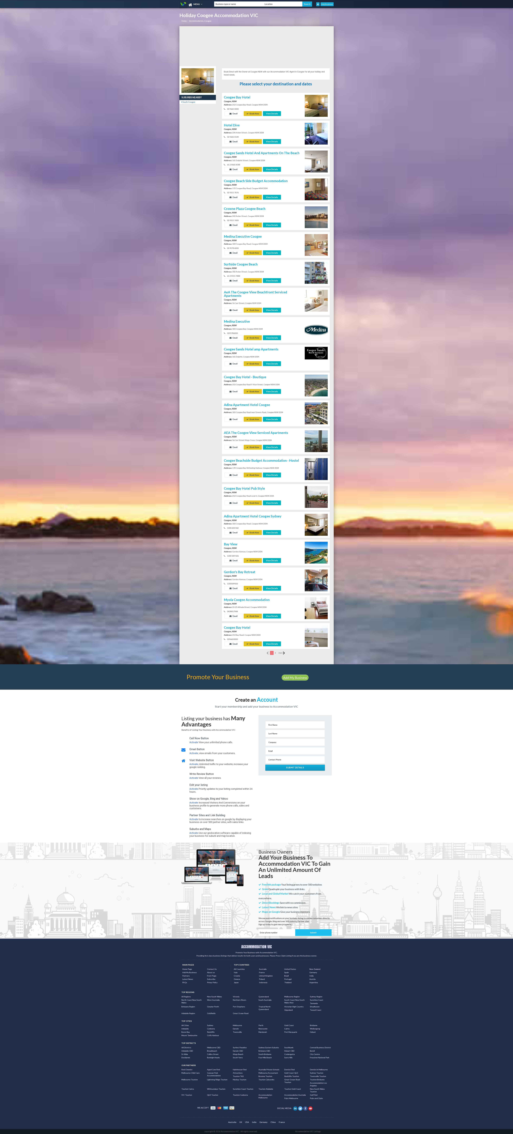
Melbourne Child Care (190, 1073)
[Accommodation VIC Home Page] (318, 4)
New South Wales (214, 996)
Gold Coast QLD (291, 1073)
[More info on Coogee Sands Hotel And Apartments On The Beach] (316, 161)
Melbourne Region (292, 996)
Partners (186, 976)
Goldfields (211, 1013)
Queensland (264, 996)
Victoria (236, 996)
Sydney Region (316, 996)
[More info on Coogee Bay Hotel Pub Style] (316, 496)
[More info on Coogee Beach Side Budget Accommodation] (316, 189)
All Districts (186, 1047)
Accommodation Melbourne (265, 1096)
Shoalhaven (315, 1006)
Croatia (237, 976)
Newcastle (263, 1029)
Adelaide (185, 1029)
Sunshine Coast (316, 1000)
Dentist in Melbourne (319, 1069)
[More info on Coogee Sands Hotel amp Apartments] (316, 357)
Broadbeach (212, 1051)
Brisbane (313, 1025)
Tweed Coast (315, 1010)
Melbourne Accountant (268, 1073)
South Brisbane (265, 1054)
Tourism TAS (238, 1076)
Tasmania (314, 1003)
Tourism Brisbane (317, 1079)
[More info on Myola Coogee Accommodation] (316, 608)
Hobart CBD (289, 1051)
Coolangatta (289, 1054)
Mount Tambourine (189, 1035)
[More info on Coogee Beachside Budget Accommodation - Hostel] (316, 469)
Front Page (211, 976)
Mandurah (263, 1032)
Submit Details (295, 767)
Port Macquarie (290, 1032)
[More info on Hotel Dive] (316, 133)
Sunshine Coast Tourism (243, 1089)
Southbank (288, 1047)
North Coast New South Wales (191, 1001)
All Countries (239, 969)
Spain (286, 972)
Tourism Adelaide (266, 1089)
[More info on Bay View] (316, 552)
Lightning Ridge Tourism (217, 1079)
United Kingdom (266, 976)
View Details (272, 113)
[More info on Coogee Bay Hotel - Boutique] (316, 385)
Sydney (210, 1025)
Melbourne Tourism (189, 1079)
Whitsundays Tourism (216, 1089)
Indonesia (263, 982)
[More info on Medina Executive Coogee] (316, 244)
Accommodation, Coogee (200, 21)
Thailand (288, 982)
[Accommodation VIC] (194, 5)
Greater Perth (213, 1006)
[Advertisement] (256, 46)
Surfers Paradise (240, 1047)
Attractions (238, 1073)
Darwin (236, 1029)
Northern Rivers (239, 1000)
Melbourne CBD (213, 1047)
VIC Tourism (186, 1095)
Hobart (313, 1032)
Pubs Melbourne (291, 1098)
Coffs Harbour (213, 1035)
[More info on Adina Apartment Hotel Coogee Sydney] (316, 524)
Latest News (187, 979)
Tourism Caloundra (266, 1079)
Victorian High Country (294, 1006)
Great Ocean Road (240, 1013)
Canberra (211, 1029)
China (273, 1122)
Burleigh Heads (213, 1057)
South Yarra (238, 1057)
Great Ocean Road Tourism (292, 1080)
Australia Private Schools (269, 1069)
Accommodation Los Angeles (318, 1084)
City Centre (315, 1054)
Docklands (185, 1057)
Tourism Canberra (240, 1095)
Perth (261, 1025)
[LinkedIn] (295, 1108)
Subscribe (211, 979)
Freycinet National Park (319, 1057)
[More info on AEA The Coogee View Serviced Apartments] (316, 441)
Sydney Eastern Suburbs (269, 1047)
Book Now (254, 113)
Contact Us (212, 969)
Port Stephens (239, 1006)
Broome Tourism (265, 1076)
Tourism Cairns (187, 1089)
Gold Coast (289, 1025)
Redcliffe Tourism (291, 1076)
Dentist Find (289, 1069)
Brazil (286, 976)
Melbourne (237, 1025)
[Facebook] (305, 1108)
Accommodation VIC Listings (308, 1131)
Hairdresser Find (239, 1069)
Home (184, 21)
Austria (312, 979)
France (262, 972)
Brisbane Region (188, 1006)
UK (240, 1122)
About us (211, 972)
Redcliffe (211, 1032)
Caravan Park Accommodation (214, 1074)
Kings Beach (238, 1054)
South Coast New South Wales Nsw (294, 1001)
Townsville (237, 1032)
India (311, 976)
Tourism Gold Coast (292, 1089)
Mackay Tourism (239, 1079)
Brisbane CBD (264, 1051)
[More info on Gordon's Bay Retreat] (316, 580)
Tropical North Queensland (265, 1007)
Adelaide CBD (187, 1051)
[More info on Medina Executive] (316, 329)
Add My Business (295, 677)
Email (235, 113)
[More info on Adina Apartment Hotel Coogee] (316, 413)
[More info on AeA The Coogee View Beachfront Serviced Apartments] (316, 300)
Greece (237, 979)
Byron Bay (185, 1032)
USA (247, 1122)
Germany (313, 972)
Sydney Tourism (316, 1073)
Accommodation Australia (295, 1095)
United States (290, 969)
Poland (262, 979)
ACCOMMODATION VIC (256, 946)
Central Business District (320, 1047)
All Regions (186, 996)
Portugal (288, 979)
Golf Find (313, 1095)
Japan (236, 982)
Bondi (312, 1051)
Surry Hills (288, 1057)
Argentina (313, 982)
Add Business (327, 4)
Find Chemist (186, 1069)
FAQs (184, 982)
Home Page (187, 969)
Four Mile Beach (265, 1057)
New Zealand (314, 969)
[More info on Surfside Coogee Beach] (316, 272)
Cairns (287, 1029)
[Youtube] (310, 1108)
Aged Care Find (213, 1069)
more (281, 653)
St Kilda (184, 1054)
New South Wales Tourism (317, 1090)
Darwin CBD (238, 1051)
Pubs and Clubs (316, 1098)
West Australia (213, 1000)
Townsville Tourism (318, 1076)
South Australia (265, 1000)
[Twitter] (300, 1108)
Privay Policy (212, 982)
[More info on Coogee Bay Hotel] (316, 105)
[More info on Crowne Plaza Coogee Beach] (316, 217)
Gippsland (288, 1010)
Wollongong (315, 1029)
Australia (263, 969)
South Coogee (188, 102)
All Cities (185, 1025)
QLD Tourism (212, 1095)
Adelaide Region (188, 1013)
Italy (236, 972)
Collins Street (213, 1054)
